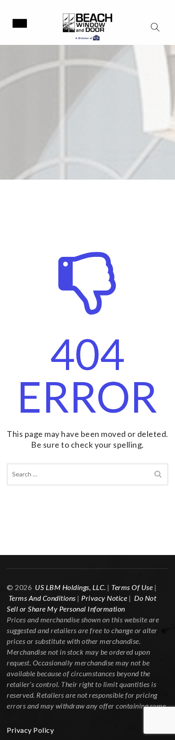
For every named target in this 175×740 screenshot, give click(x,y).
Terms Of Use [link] (132, 587)
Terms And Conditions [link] (42, 598)
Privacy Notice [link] (104, 598)
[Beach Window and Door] (87, 26)
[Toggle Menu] (20, 23)
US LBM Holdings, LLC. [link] (70, 587)
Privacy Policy (30, 730)
